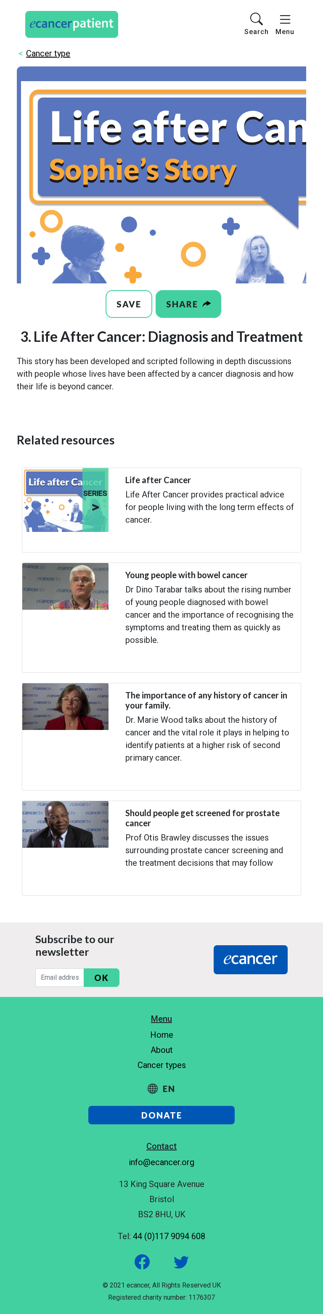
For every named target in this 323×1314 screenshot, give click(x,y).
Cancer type (48, 53)
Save (128, 304)
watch (133, 542)
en (167, 1089)
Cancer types (162, 1065)
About (162, 1050)
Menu (284, 32)
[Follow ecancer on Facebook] (143, 1261)
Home (161, 1035)
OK (101, 978)
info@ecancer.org (161, 1162)
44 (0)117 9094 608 (169, 1236)
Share (183, 304)
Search (256, 32)
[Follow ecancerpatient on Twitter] (172, 1261)
